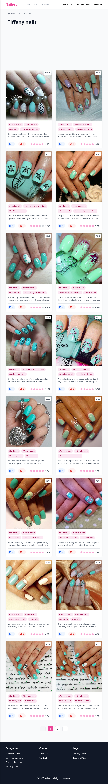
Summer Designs (14, 757)
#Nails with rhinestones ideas (70, 456)
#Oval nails (76, 619)
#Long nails (63, 619)
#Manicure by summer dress (35, 206)
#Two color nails (15, 124)
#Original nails (14, 292)
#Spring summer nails (17, 619)
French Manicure (14, 762)
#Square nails (14, 537)
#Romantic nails (87, 537)
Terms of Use (79, 757)
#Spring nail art (65, 124)
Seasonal (98, 4)
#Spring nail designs (84, 129)
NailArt (11, 4)
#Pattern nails (30, 701)
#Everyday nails (15, 701)
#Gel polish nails (81, 451)
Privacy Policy (79, 753)
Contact (43, 757)
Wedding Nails (13, 753)
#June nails (13, 129)
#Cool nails (34, 619)
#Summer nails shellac (29, 129)
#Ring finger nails (79, 206)
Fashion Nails (83, 4)
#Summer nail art (66, 129)
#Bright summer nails (17, 211)
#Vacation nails (14, 206)
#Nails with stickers (82, 701)
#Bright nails (64, 206)
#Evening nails (31, 456)
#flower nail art (90, 292)
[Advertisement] (54, 47)
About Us (43, 753)
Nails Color (68, 4)
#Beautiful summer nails (33, 537)
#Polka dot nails (31, 124)
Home (13, 13)
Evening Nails (12, 766)
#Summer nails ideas (82, 124)
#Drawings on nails (66, 374)
